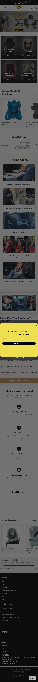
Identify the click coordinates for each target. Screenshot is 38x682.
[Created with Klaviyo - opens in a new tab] (19, 358)
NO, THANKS (19, 347)
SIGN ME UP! (19, 343)
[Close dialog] (36, 325)
